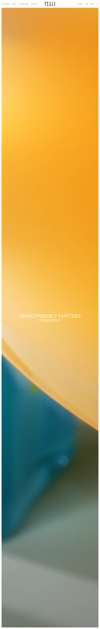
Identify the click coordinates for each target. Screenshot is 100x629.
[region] (50, 317)
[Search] (97, 4)
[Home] (50, 4)
